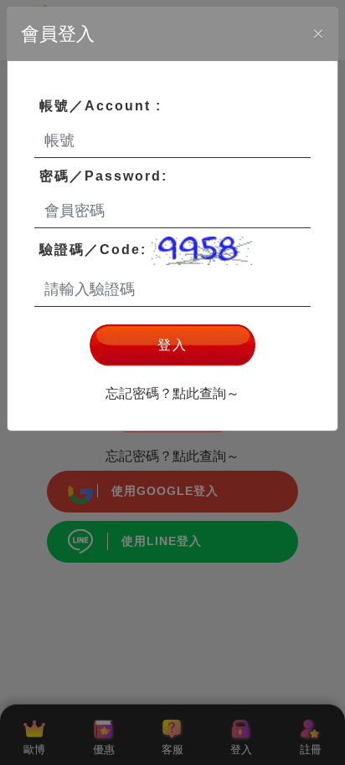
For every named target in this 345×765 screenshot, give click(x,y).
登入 (172, 345)
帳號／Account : (100, 106)
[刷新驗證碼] (202, 250)
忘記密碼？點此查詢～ (172, 393)
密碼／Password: (103, 176)
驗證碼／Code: (95, 249)
